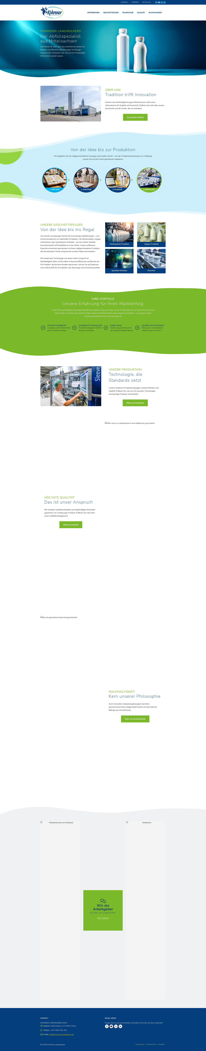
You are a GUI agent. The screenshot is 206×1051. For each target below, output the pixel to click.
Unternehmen (93, 12)
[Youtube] (159, 2)
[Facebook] (156, 2)
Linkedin (120, 1026)
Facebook (107, 1026)
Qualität (141, 12)
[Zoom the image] (119, 224)
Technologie (127, 12)
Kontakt (124, 2)
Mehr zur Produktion (135, 402)
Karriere (135, 2)
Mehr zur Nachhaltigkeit (135, 718)
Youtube (111, 1026)
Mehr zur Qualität (70, 524)
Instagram (116, 1026)
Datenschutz (151, 1044)
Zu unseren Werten (135, 117)
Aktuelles (146, 2)
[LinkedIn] (164, 2)
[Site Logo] (52, 12)
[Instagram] (161, 2)
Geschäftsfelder (110, 12)
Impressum (140, 1044)
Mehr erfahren (103, 918)
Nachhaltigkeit (155, 12)
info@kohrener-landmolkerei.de (61, 1034)
